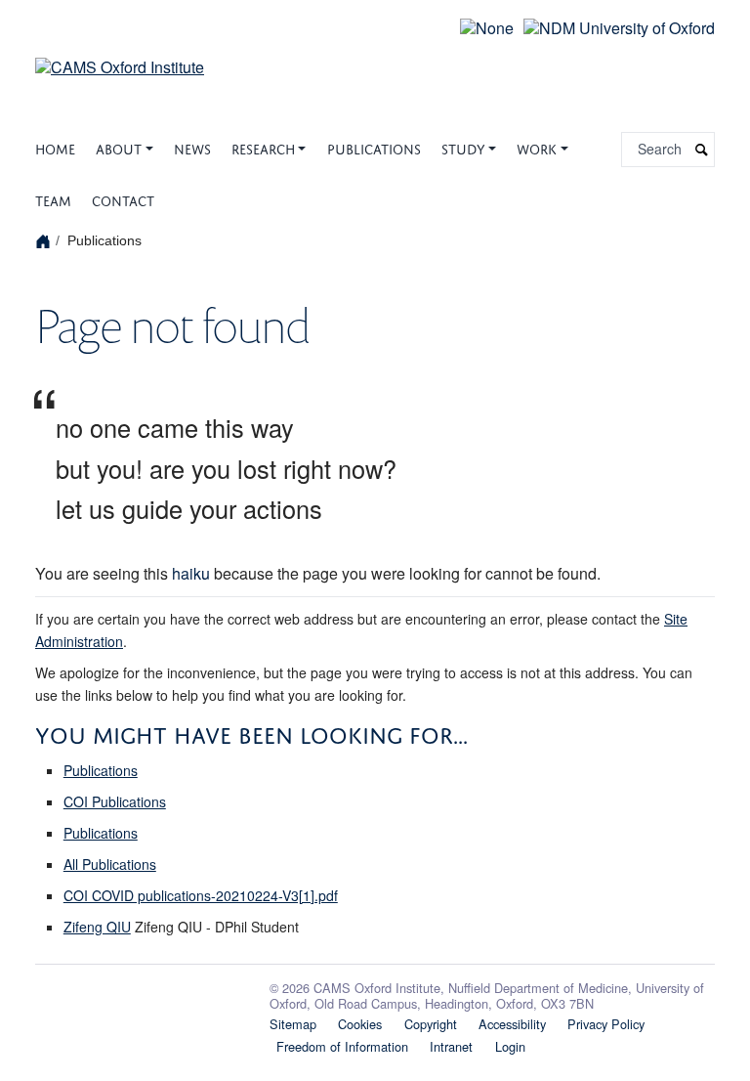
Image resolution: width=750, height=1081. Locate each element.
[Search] (702, 150)
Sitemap (293, 1024)
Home (55, 147)
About (119, 147)
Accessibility (512, 1024)
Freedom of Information (342, 1046)
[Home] (45, 241)
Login (510, 1046)
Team (53, 199)
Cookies (360, 1024)
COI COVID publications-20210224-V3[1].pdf (200, 895)
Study (463, 147)
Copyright (430, 1024)
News (192, 147)
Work (537, 147)
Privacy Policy (606, 1024)
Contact (123, 199)
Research (263, 147)
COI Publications (114, 801)
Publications (374, 147)
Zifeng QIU (97, 926)
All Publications (109, 864)
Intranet (451, 1046)
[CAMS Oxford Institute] (119, 55)
